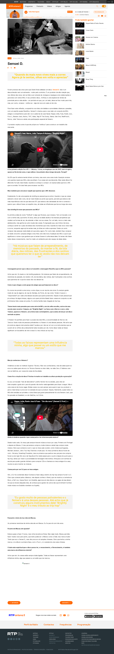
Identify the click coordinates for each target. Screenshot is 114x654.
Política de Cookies (27, 649)
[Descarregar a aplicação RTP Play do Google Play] (98, 616)
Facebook (9, 639)
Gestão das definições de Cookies (90, 645)
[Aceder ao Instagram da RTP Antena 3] (99, 16)
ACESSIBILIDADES (69, 641)
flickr (19, 639)
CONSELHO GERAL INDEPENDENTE (89, 635)
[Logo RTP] (15, 633)
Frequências (65, 624)
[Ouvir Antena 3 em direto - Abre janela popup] (14, 13)
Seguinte (65, 603)
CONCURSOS (52, 639)
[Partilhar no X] (11, 68)
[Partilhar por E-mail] (14, 68)
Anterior (15, 603)
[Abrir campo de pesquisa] (97, 6)
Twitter (11, 639)
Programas (29, 6)
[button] (104, 6)
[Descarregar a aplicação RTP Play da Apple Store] (88, 616)
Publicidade (49, 649)
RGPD (82, 643)
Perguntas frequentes (55, 641)
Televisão (40, 2)
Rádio (48, 2)
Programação (83, 624)
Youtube (17, 639)
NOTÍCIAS (35, 633)
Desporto (31, 2)
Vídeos (49, 6)
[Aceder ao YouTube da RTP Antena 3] (102, 16)
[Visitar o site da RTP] (16, 2)
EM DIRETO (52, 635)
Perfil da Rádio (31, 624)
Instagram (14, 639)
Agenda (67, 6)
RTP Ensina (83, 2)
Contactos (48, 624)
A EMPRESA (84, 633)
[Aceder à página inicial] (14, 6)
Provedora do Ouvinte (71, 639)
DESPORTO (35, 635)
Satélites (67, 643)
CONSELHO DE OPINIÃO (87, 637)
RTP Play (55, 2)
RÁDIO (34, 639)
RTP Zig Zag (74, 2)
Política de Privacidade (14, 649)
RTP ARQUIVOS (36, 641)
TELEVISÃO (35, 637)
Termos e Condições (39, 649)
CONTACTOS (68, 633)
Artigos (58, 6)
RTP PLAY (51, 633)
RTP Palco (64, 2)
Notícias (23, 2)
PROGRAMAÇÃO (99, 12)
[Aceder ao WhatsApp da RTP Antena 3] (105, 16)
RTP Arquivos (94, 2)
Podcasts (40, 6)
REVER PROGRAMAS (54, 637)
